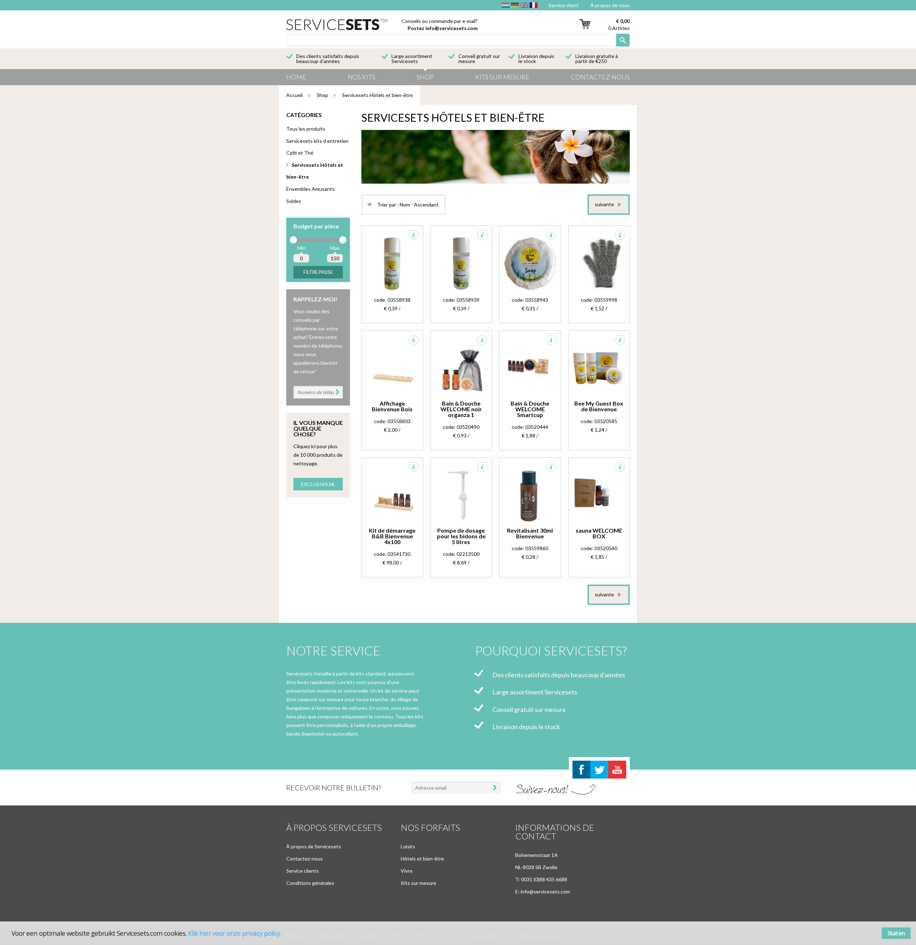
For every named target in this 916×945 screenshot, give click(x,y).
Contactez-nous (600, 77)
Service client (564, 5)
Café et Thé (299, 153)
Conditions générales (310, 883)
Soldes (293, 201)
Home (296, 77)
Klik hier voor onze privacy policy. (234, 933)
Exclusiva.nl (318, 484)
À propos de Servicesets (313, 846)
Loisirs (408, 846)
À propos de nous (610, 5)
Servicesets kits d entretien (317, 141)
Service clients (302, 871)
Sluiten (896, 933)
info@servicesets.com (451, 28)
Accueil (294, 95)
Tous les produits (305, 129)
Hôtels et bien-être (422, 859)
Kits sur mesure (502, 77)
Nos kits (361, 77)
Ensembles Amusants (310, 189)
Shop (425, 77)
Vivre (407, 871)
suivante (604, 204)
